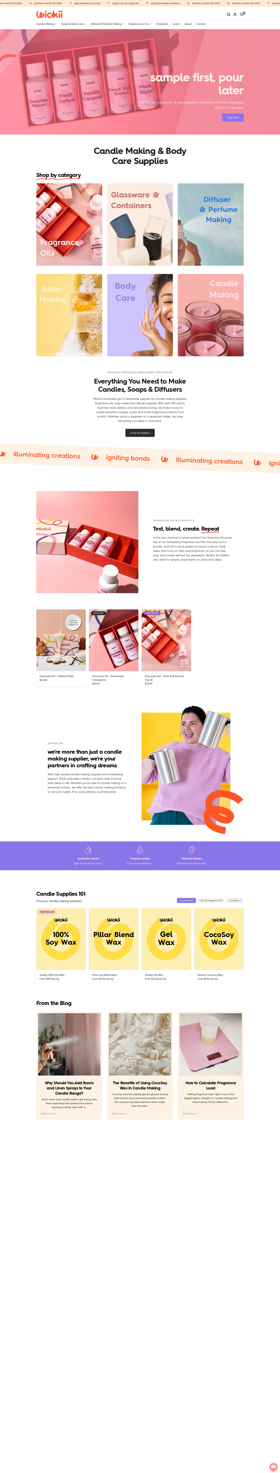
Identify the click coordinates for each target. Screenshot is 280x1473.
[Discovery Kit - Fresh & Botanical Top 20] (166, 640)
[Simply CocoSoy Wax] (219, 939)
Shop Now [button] (233, 117)
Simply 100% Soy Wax (52, 974)
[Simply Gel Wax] (166, 939)
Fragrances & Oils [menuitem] (138, 24)
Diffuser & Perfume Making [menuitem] (106, 24)
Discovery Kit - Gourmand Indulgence (107, 678)
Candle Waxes (186, 900)
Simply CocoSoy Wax (210, 974)
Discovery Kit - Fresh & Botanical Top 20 (164, 678)
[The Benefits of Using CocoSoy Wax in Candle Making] (140, 1044)
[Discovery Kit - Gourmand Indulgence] (113, 640)
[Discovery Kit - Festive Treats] (61, 640)
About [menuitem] (188, 24)
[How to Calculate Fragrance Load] (211, 1044)
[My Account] (235, 14)
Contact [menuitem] (201, 24)
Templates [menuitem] (162, 24)
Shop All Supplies (140, 432)
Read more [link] (47, 1113)
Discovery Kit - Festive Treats (57, 676)
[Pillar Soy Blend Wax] (113, 939)
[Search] (228, 14)
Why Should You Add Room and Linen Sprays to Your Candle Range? (69, 1088)
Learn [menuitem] (176, 24)
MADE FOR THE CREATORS (101, 3)
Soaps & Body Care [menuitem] (72, 24)
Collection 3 (235, 900)
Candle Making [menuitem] (45, 24)
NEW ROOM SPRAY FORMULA (141, 3)
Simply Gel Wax (154, 974)
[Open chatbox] (273, 1467)
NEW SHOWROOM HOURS (63, 3)
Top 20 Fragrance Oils (211, 900)
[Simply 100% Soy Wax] (61, 939)
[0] (241, 14)
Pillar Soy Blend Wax (104, 974)
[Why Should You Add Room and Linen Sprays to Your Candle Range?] (69, 1044)
